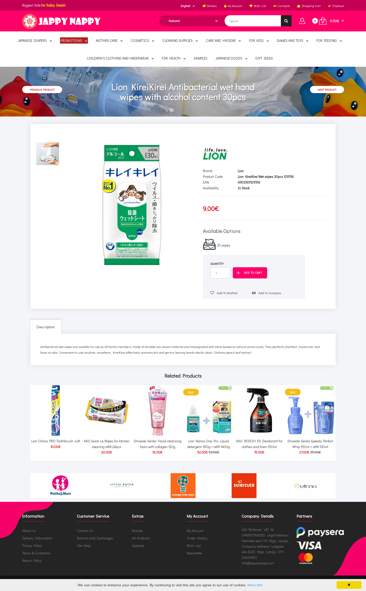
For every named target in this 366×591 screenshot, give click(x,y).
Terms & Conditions (36, 553)
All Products (141, 538)
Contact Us (85, 530)
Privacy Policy (32, 545)
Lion (241, 170)
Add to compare (269, 293)
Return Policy (32, 560)
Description (46, 326)
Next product (327, 89)
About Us (29, 530)
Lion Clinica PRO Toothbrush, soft (55, 441)
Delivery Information (37, 538)
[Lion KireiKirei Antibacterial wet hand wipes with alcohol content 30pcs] (131, 204)
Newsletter (194, 553)
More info (254, 585)
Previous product (42, 89)
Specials (138, 545)
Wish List (194, 545)
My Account (195, 530)
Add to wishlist (227, 293)
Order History (197, 538)
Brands (137, 530)
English (185, 6)
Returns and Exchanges (95, 538)
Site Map (84, 545)
